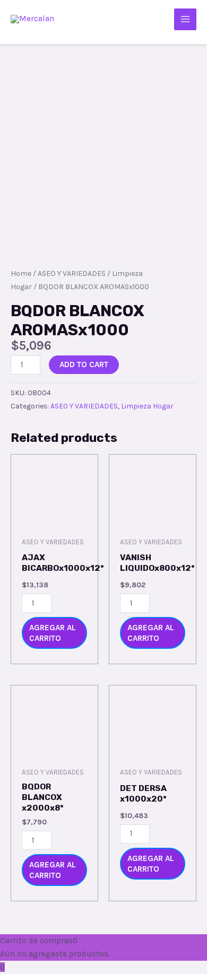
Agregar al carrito (52, 633)
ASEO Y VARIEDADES (72, 273)
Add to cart (83, 364)
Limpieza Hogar (147, 406)
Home (21, 273)
